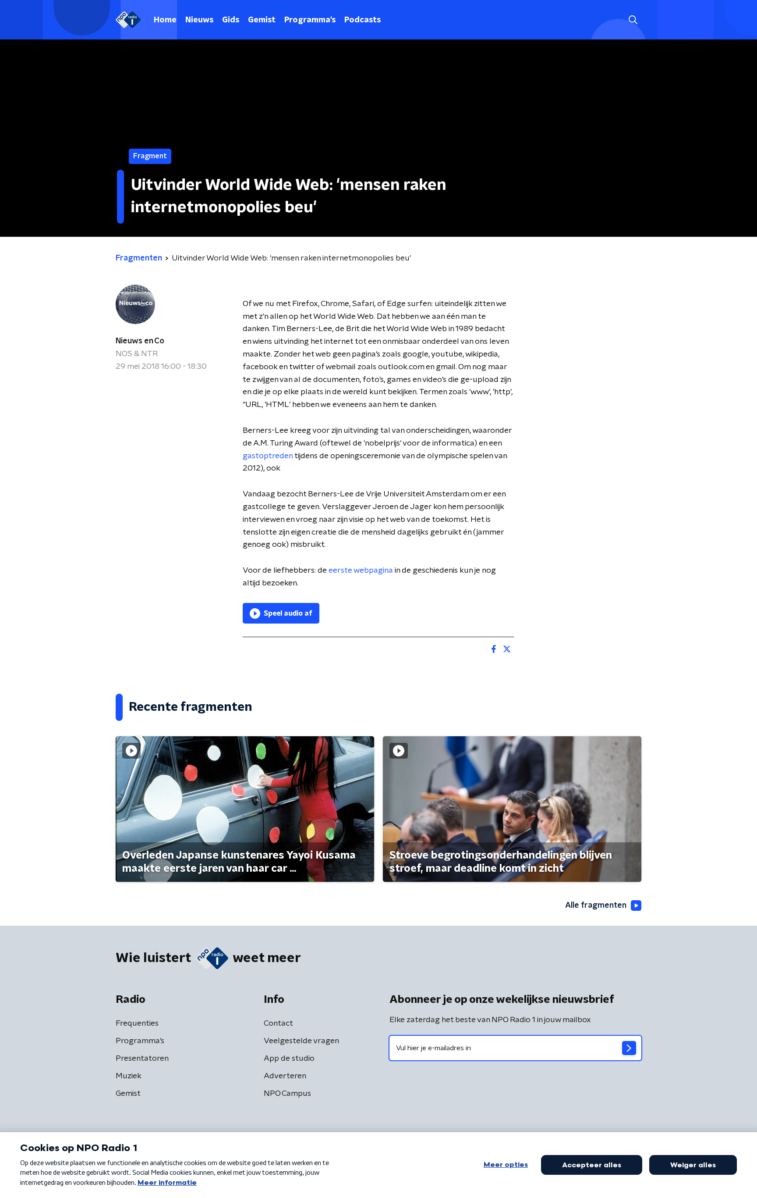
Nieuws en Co (140, 341)
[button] (632, 20)
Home (165, 20)
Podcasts (362, 20)
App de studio (289, 1059)
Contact (278, 1023)
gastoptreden (268, 456)
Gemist (262, 20)
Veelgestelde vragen (301, 1041)
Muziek (128, 1076)
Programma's (310, 20)
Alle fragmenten (595, 905)
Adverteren (285, 1076)
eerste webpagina (362, 570)
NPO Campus (287, 1094)
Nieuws (199, 20)
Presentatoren (142, 1059)
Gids (230, 20)
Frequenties (137, 1023)
